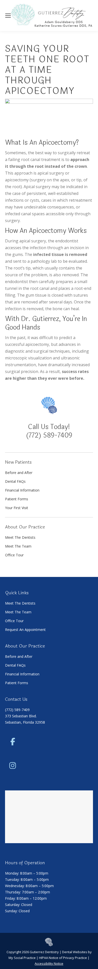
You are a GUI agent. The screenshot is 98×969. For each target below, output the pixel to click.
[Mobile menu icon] (8, 16)
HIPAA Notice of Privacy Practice (63, 957)
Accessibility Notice (49, 963)
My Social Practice (22, 957)
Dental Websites (74, 952)
